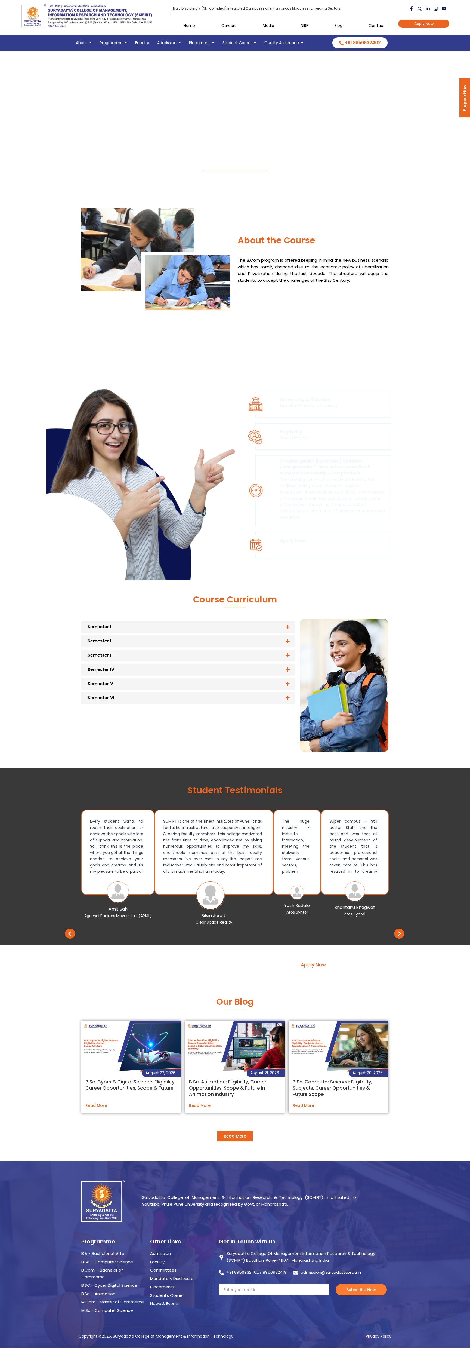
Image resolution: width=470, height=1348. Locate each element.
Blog (338, 25)
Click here (289, 546)
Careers (228, 25)
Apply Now (424, 23)
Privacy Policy (378, 1336)
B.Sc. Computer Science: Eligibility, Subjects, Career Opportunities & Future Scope (332, 1088)
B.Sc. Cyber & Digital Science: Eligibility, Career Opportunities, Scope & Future (130, 1085)
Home (189, 25)
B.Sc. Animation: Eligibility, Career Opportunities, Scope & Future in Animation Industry (227, 1088)
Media (268, 25)
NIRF (304, 25)
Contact (377, 25)
